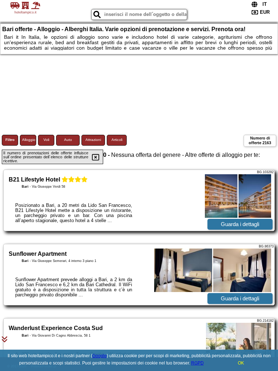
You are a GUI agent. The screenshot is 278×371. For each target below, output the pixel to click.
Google (99, 355)
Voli (46, 140)
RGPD (197, 363)
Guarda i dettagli (240, 224)
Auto (68, 140)
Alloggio (28, 140)
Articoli (116, 140)
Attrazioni (93, 140)
